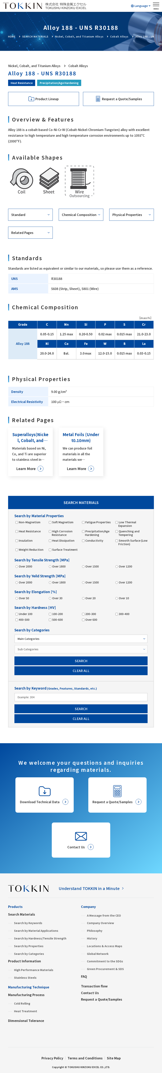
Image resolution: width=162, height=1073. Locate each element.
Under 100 (25, 614)
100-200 (57, 614)
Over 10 (124, 598)
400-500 (24, 619)
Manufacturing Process (26, 994)
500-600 (57, 619)
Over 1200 (125, 566)
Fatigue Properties (98, 522)
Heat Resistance (22, 83)
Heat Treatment (25, 1011)
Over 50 (24, 598)
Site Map (114, 1058)
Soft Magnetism (62, 522)
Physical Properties (127, 214)
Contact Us (90, 992)
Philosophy (94, 931)
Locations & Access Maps (104, 946)
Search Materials (21, 914)
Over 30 (57, 598)
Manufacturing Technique (28, 987)
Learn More (26, 468)
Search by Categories (29, 954)
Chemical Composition (79, 214)
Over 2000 (25, 566)
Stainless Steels (25, 978)
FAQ (84, 976)
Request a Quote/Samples (101, 999)
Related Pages (22, 232)
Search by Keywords (28, 923)
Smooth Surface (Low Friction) (133, 542)
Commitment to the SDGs (105, 961)
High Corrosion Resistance (62, 532)
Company (88, 906)
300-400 (124, 614)
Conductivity (94, 540)
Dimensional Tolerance (26, 1020)
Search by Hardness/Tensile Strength (40, 938)
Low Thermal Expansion (127, 523)
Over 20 (90, 598)
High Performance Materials (33, 970)
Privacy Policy (52, 1058)
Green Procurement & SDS (105, 969)
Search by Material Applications (36, 931)
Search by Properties (28, 946)
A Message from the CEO (104, 915)
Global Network (97, 954)
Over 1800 (59, 566)
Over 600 (91, 619)
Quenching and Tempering (128, 532)
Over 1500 (92, 566)
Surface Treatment (65, 549)
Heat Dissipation (63, 540)
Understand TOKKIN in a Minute (89, 888)
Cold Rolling (22, 1003)
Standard (18, 214)
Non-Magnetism (29, 522)
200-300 (90, 614)
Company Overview (100, 923)
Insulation (26, 540)
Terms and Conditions (85, 1058)
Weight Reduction (31, 549)
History (92, 938)
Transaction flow (94, 986)
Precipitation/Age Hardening (59, 83)
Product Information (24, 961)
